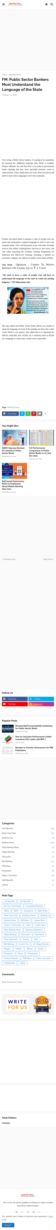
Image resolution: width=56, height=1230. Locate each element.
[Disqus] (28, 594)
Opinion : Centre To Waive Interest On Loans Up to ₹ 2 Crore (28, 266)
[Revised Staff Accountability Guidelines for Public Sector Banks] (8, 729)
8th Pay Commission (12, 906)
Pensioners (28, 871)
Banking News (15, 75)
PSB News (28, 866)
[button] (3, 4)
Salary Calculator (28, 875)
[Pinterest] (33, 413)
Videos (28, 885)
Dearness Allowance (34, 930)
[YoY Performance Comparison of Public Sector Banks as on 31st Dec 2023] (41, 438)
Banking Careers (29, 916)
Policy (20, 954)
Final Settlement (11, 939)
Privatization (32, 954)
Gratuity (26, 939)
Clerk (28, 925)
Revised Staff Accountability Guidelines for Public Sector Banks (33, 727)
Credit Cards (40, 925)
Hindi (36, 939)
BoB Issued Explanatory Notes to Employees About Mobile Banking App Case (13, 485)
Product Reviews (11, 958)
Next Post (48, 559)
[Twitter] (22, 413)
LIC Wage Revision (41, 944)
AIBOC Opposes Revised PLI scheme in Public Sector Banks (13, 450)
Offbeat (18, 949)
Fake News (39, 935)
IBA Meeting (28, 861)
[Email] (39, 413)
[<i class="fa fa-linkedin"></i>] (41, 709)
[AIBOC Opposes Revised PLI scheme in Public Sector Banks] (14, 438)
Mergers (7, 949)
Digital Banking (28, 852)
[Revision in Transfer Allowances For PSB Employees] (8, 750)
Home (4, 75)
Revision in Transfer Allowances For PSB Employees (34, 748)
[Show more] (45, 413)
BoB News (25, 920)
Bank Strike (42, 911)
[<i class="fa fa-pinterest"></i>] (15, 709)
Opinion (40, 949)
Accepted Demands (34, 906)
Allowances (28, 911)
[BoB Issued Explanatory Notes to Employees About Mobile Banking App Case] (14, 471)
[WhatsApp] (28, 413)
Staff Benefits (28, 880)
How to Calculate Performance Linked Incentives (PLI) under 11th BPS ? (33, 738)
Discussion (28, 857)
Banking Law (28, 838)
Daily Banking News (28, 847)
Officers (29, 949)
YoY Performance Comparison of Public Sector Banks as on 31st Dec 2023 (40, 452)
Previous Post (9, 559)
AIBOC (16, 911)
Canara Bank (39, 920)
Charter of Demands (12, 925)
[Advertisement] (28, 40)
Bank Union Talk (28, 833)
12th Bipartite (28, 828)
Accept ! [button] (8, 1225)
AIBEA (6, 911)
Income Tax (23, 944)
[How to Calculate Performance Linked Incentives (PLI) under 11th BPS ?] (8, 739)
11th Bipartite (9, 901)
